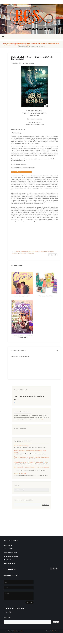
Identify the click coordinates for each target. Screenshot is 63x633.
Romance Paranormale (27, 253)
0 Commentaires (29, 63)
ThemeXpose (55, 631)
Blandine (18, 251)
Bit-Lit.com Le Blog (18, 631)
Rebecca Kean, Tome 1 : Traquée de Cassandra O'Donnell (31, 462)
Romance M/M (16, 253)
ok (40, 251)
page (42, 419)
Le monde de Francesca (10, 552)
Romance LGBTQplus (47, 251)
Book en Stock (8, 545)
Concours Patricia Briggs (21, 445)
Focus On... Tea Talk (20, 473)
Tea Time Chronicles (9, 563)
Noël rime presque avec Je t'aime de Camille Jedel (22, 336)
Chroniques (35, 251)
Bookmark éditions (26, 251)
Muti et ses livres (8, 559)
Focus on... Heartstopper (46, 296)
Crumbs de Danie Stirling (22, 296)
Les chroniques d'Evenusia (11, 556)
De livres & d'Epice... (9, 549)
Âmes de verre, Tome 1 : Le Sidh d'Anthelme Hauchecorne (31, 457)
